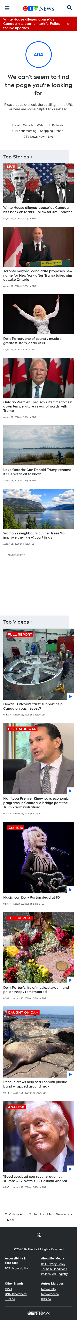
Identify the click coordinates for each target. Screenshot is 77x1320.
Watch (41, 125)
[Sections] (7, 8)
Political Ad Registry (54, 1274)
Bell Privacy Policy (53, 1264)
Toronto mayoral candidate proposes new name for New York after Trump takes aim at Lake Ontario (37, 275)
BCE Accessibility (16, 1268)
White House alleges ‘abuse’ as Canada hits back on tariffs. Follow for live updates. (38, 210)
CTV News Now (34, 136)
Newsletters (64, 1214)
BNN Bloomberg (16, 1294)
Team (10, 1220)
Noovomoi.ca (50, 1294)
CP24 (8, 1289)
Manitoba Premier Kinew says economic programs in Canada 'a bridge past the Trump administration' (36, 803)
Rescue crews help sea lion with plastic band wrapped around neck (35, 1084)
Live (51, 136)
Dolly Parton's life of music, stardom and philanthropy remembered (36, 990)
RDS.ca (46, 1299)
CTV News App (15, 1214)
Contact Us (36, 1214)
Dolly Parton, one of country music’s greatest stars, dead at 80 (32, 341)
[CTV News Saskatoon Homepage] (38, 8)
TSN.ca (10, 1299)
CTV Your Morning (24, 131)
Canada (28, 125)
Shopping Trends (51, 131)
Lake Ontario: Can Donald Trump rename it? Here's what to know (37, 472)
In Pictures (56, 125)
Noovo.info (48, 1289)
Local (16, 125)
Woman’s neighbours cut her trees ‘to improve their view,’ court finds (33, 535)
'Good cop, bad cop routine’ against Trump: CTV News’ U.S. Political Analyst (35, 1179)
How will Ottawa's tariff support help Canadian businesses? (33, 706)
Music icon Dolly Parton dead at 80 (31, 897)
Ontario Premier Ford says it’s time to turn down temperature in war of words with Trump (37, 406)
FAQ (50, 1214)
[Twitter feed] (38, 1234)
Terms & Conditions (54, 1269)
